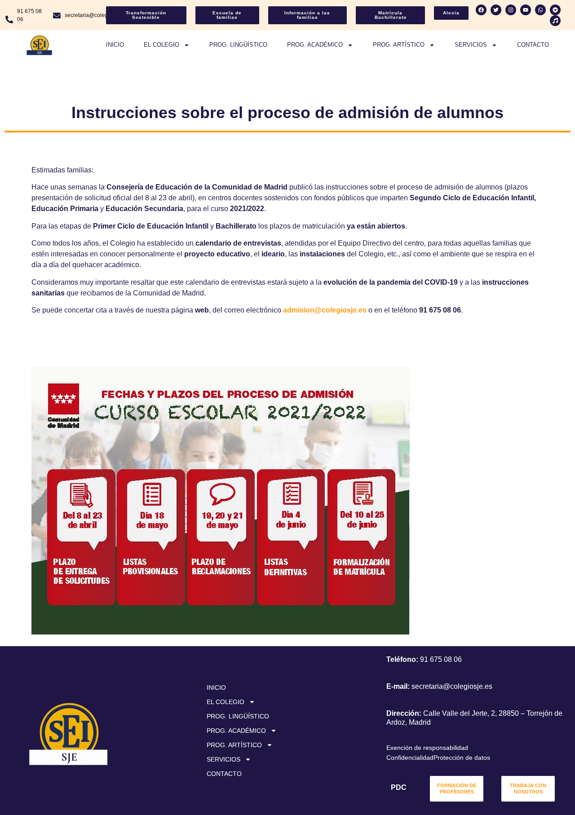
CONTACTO (533, 44)
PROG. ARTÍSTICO (399, 44)
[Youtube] (525, 9)
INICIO (115, 44)
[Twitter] (496, 9)
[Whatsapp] (540, 9)
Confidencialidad (409, 757)
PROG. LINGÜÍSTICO (238, 44)
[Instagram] (510, 9)
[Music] (555, 20)
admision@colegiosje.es (325, 310)
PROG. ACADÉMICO (315, 44)
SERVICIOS (471, 44)
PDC (399, 787)
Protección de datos (461, 757)
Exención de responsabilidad (427, 747)
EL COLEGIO (161, 44)
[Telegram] (555, 9)
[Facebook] (481, 9)
